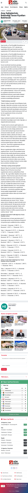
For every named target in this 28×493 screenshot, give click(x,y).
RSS (3, 485)
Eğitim (26, 7)
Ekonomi (9, 10)
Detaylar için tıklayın (14, 414)
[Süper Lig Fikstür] (26, 419)
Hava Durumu (5, 472)
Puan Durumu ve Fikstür (7, 475)
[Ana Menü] (1, 2)
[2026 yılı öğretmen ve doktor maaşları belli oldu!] (7, 333)
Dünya (21, 7)
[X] (14, 468)
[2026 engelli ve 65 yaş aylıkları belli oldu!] (21, 319)
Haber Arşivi (18, 479)
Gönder (4, 369)
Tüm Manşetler (19, 475)
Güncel (6, 7)
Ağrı (2, 7)
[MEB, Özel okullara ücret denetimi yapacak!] (21, 344)
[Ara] (26, 3)
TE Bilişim (17, 491)
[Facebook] (12, 468)
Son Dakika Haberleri (6, 479)
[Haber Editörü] (4, 306)
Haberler (3, 10)
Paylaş (4, 41)
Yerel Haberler (14, 7)
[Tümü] (26, 376)
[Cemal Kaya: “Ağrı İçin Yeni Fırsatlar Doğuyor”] (21, 333)
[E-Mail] (9, 308)
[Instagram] (16, 468)
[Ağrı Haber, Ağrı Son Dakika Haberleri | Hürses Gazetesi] (13, 3)
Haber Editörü (11, 305)
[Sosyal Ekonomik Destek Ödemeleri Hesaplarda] (7, 344)
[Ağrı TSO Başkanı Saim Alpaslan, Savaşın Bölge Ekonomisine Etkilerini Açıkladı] (7, 319)
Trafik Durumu (19, 472)
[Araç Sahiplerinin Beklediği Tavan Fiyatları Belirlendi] (14, 32)
